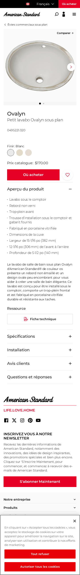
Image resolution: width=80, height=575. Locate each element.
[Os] (19, 152)
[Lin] (28, 152)
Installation (18, 349)
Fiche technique (43, 319)
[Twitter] (14, 420)
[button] (65, 33)
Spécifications (21, 336)
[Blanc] (10, 152)
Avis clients (18, 363)
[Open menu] (74, 14)
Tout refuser (40, 554)
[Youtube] (38, 420)
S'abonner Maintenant (40, 481)
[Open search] (56, 14)
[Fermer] (75, 521)
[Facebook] (6, 420)
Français (43, 4)
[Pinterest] (30, 420)
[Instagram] (22, 420)
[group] (40, 65)
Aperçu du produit (25, 189)
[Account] (63, 14)
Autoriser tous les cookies (40, 566)
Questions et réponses (29, 377)
